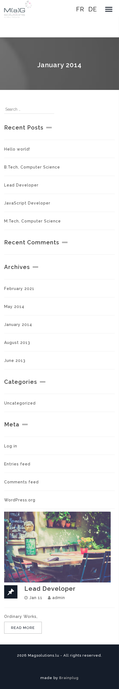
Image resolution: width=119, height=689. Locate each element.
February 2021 (19, 288)
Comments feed (21, 482)
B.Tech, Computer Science (32, 167)
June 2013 (14, 360)
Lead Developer (21, 185)
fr (80, 9)
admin (58, 597)
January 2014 (18, 324)
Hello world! (17, 149)
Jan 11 (35, 597)
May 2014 (14, 306)
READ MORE (23, 628)
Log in (10, 446)
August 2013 (17, 342)
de (92, 9)
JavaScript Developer (27, 203)
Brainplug (69, 678)
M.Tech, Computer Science (32, 221)
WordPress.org (19, 500)
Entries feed (17, 464)
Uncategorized (20, 403)
